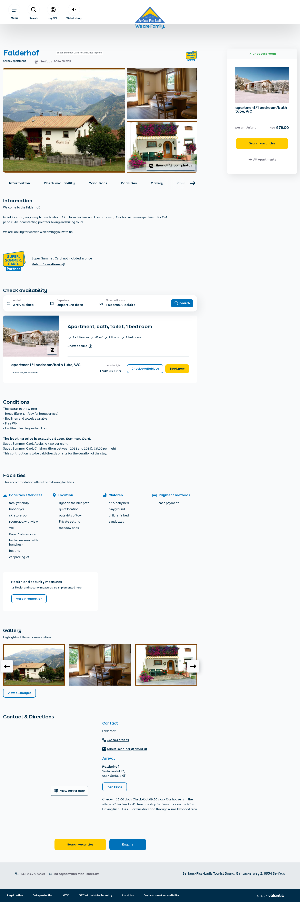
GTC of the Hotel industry (95, 895)
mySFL (53, 18)
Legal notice (15, 895)
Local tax (128, 895)
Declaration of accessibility (161, 895)
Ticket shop (73, 18)
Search (33, 18)
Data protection (43, 895)
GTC (66, 895)
